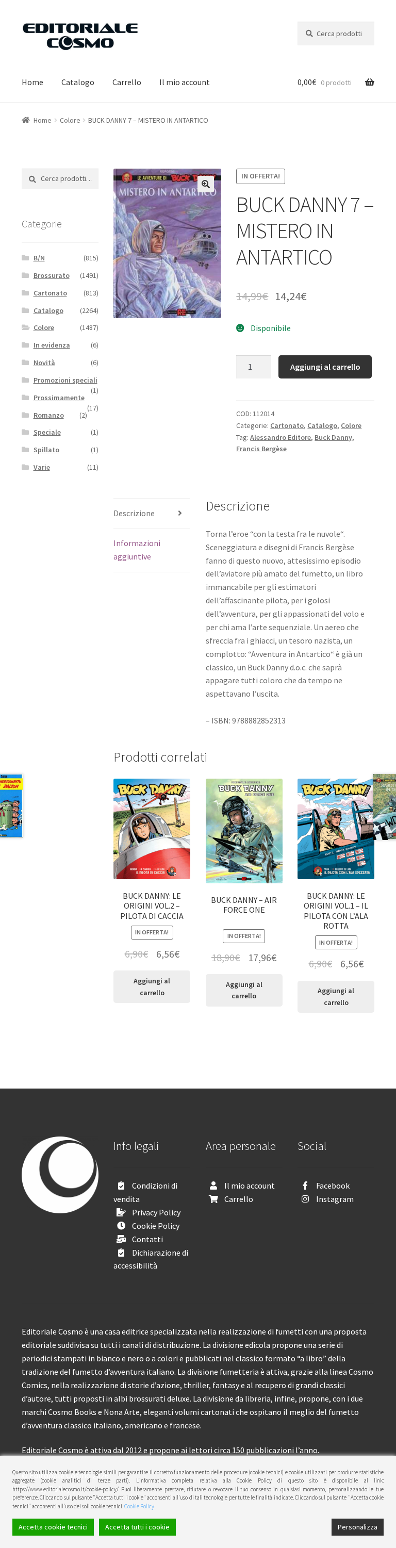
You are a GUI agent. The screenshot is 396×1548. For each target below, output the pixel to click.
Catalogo (77, 82)
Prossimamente (59, 397)
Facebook (333, 1185)
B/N (39, 257)
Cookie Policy (155, 1226)
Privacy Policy (156, 1212)
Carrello (126, 82)
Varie (42, 467)
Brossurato (52, 275)
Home (32, 82)
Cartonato (287, 425)
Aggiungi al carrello (325, 366)
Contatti (147, 1239)
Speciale (47, 432)
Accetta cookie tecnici (53, 1526)
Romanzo (49, 415)
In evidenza (52, 345)
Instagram (335, 1199)
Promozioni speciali (65, 380)
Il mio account (184, 82)
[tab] (151, 514)
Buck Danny (333, 437)
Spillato (46, 449)
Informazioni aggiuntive (136, 550)
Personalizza (357, 1526)
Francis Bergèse (261, 448)
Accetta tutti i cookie (137, 1526)
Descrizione (134, 513)
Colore (70, 120)
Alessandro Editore (280, 437)
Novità (44, 362)
